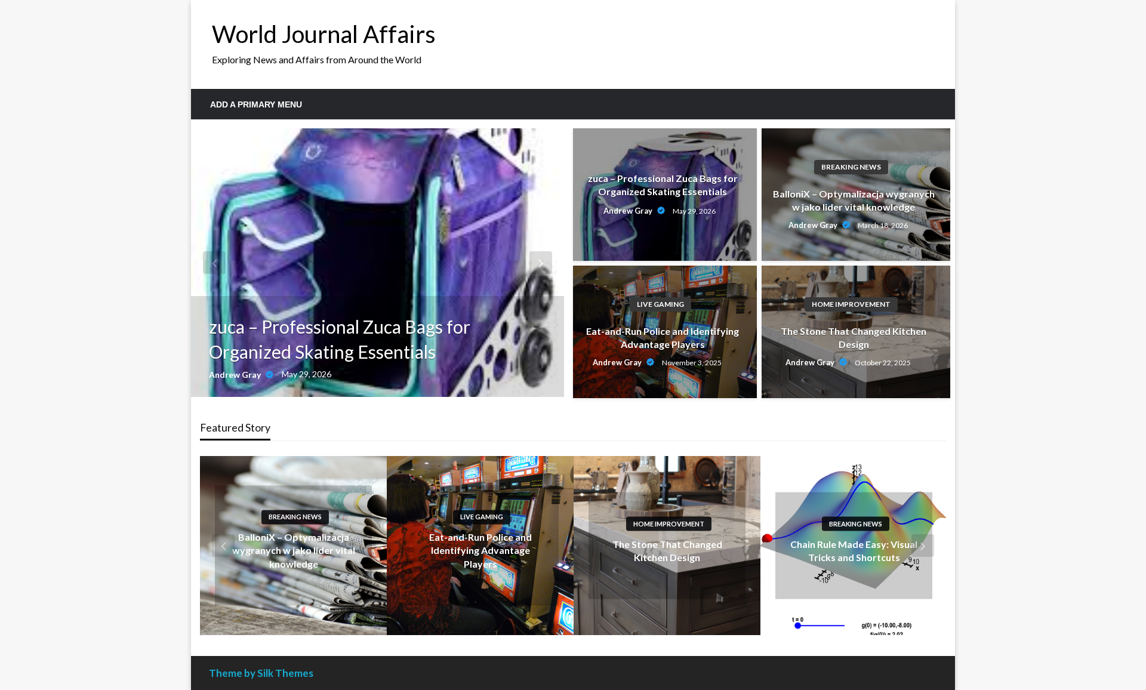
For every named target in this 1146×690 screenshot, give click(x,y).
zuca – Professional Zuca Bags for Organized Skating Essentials (339, 339)
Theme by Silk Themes (261, 673)
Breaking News (851, 166)
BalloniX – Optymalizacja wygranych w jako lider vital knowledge (854, 200)
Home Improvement (851, 304)
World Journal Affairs (324, 34)
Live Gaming (660, 304)
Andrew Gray (236, 374)
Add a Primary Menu (256, 104)
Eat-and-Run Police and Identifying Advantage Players (662, 337)
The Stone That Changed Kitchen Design (853, 337)
